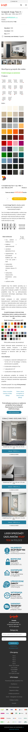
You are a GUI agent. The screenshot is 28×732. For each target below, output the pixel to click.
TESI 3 (14, 657)
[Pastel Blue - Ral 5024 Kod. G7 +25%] (4, 161)
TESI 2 (14, 655)
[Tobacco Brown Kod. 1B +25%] (9, 120)
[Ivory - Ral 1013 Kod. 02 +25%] (9, 114)
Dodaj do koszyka (19, 198)
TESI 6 (14, 663)
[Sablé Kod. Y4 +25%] (15, 114)
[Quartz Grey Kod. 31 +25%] (9, 172)
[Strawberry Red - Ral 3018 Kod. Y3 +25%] (9, 143)
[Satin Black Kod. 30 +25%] (4, 172)
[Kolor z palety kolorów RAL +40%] (4, 178)
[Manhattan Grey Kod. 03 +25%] (15, 126)
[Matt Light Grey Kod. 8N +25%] (9, 126)
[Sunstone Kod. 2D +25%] (4, 120)
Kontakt (14, 703)
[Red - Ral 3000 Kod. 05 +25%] (4, 143)
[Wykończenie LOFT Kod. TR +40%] (21, 172)
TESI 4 (14, 659)
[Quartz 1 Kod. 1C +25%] (4, 114)
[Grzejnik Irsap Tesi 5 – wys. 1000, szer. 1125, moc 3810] (14, 493)
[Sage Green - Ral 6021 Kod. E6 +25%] (21, 149)
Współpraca (14, 684)
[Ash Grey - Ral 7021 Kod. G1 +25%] (4, 167)
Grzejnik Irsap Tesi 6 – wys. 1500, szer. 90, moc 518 (13, 447)
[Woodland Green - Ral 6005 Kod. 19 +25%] (9, 155)
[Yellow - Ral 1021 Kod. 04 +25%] (4, 132)
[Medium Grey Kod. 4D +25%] (21, 120)
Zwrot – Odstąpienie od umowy (14, 696)
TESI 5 (14, 661)
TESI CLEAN (14, 667)
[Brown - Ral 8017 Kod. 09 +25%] (9, 138)
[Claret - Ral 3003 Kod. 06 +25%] (15, 138)
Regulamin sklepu (14, 690)
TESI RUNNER (14, 669)
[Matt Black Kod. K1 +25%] (15, 167)
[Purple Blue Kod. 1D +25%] (9, 149)
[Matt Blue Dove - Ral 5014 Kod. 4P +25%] (9, 161)
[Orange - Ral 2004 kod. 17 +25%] (15, 132)
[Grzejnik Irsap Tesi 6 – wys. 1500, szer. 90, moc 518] (14, 422)
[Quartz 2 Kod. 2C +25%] (21, 114)
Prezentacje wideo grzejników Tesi (14, 680)
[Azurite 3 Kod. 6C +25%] (15, 161)
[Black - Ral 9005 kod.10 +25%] (9, 167)
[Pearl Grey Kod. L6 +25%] (4, 126)
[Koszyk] (21, 5)
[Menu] (26, 5)
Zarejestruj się (13, 646)
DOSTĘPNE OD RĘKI (14, 673)
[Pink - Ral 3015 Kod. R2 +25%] (15, 143)
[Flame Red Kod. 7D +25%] (21, 138)
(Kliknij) (7, 395)
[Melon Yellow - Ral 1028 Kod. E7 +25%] (9, 132)
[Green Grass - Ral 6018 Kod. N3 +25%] (4, 155)
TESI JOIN (14, 671)
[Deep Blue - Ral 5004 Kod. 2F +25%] (21, 161)
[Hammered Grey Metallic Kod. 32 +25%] (15, 172)
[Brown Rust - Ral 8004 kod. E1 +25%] (21, 132)
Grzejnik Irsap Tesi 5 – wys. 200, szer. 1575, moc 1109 (14, 483)
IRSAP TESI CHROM (14, 665)
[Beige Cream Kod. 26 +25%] (21, 126)
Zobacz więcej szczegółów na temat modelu (20, 393)
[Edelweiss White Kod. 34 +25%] (9, 109)
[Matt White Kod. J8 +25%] (15, 109)
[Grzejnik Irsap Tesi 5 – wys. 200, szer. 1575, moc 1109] (14, 457)
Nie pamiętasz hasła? (13, 648)
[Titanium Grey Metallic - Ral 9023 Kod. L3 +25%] (15, 120)
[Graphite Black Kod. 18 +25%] (21, 167)
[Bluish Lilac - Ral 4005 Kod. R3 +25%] (4, 149)
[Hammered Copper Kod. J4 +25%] (4, 138)
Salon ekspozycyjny (14, 687)
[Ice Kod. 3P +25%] (15, 149)
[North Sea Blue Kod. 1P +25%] (21, 155)
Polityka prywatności (14, 693)
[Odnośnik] (4, 5)
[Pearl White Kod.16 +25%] (21, 109)
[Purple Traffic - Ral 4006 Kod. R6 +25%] (21, 143)
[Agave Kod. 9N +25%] (15, 155)
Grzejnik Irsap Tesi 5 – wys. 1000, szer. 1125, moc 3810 (14, 518)
